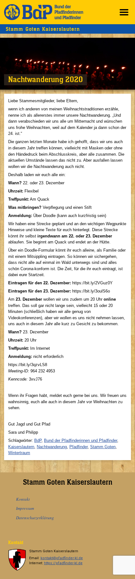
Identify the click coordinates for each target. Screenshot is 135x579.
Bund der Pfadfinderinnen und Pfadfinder (80, 440)
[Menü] (124, 12)
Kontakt (23, 499)
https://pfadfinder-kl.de (63, 563)
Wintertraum (19, 452)
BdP (37, 440)
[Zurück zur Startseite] (43, 12)
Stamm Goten (103, 446)
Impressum (25, 508)
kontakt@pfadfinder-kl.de (61, 558)
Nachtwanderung (52, 446)
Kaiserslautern (21, 446)
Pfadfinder (78, 446)
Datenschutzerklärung (35, 518)
